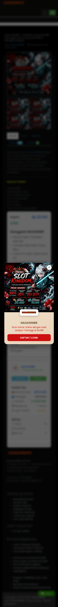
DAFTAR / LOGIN (29, 337)
